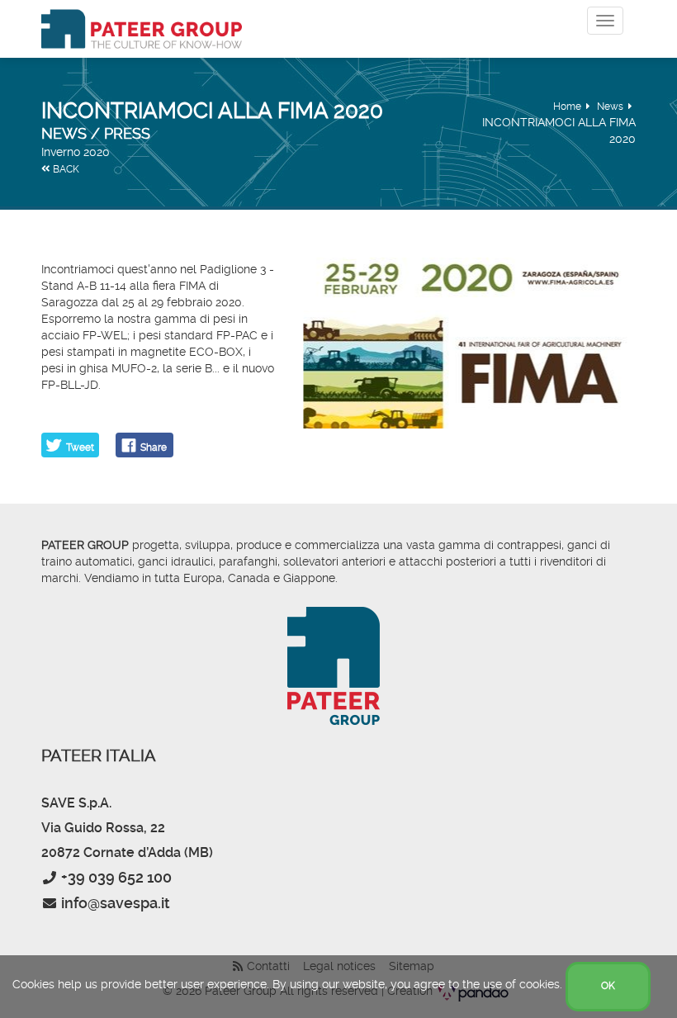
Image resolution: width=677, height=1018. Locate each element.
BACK (64, 169)
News (610, 106)
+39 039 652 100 (116, 877)
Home (567, 106)
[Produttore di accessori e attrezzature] (141, 29)
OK (608, 986)
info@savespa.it (115, 902)
